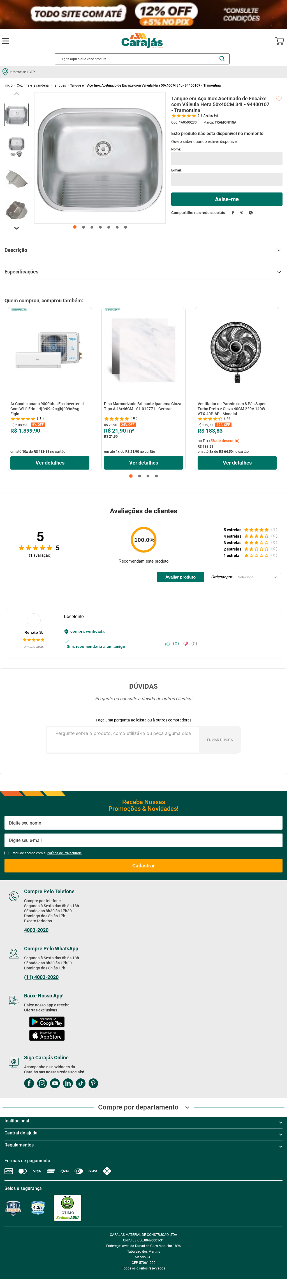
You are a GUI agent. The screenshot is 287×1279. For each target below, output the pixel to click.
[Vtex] (242, 1208)
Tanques (59, 85)
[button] (131, 476)
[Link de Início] (8, 85)
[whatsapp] (250, 212)
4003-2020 (36, 930)
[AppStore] (47, 1036)
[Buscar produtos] (222, 58)
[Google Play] (47, 1022)
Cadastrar (143, 866)
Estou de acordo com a (46, 853)
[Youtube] (55, 1083)
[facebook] (232, 212)
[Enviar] (227, 199)
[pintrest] (93, 1083)
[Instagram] (42, 1083)
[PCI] (13, 1208)
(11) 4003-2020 (41, 977)
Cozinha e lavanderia (33, 85)
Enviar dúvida (220, 740)
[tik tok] (80, 1083)
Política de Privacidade (64, 853)
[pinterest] (241, 212)
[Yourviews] (38, 1208)
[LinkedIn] (68, 1083)
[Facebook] (29, 1083)
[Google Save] (182, 1208)
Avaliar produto (180, 577)
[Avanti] (214, 1208)
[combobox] (142, 58)
